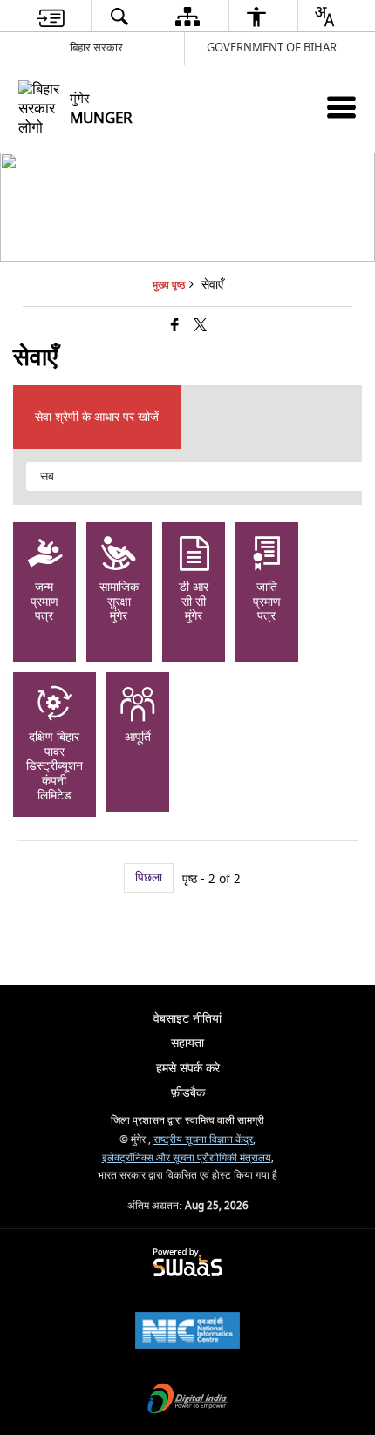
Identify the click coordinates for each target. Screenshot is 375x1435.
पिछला (148, 877)
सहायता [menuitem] (187, 1043)
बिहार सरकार (96, 47)
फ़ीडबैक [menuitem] (188, 1093)
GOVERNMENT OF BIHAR (272, 47)
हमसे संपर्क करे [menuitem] (188, 1068)
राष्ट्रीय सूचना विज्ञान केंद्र (203, 1139)
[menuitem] (50, 16)
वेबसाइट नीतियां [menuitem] (187, 1019)
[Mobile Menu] (341, 107)
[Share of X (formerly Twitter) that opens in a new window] (200, 326)
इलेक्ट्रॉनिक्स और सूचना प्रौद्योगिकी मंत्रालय (186, 1158)
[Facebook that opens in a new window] (175, 326)
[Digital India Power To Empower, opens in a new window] (187, 1400)
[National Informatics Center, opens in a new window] (187, 1332)
